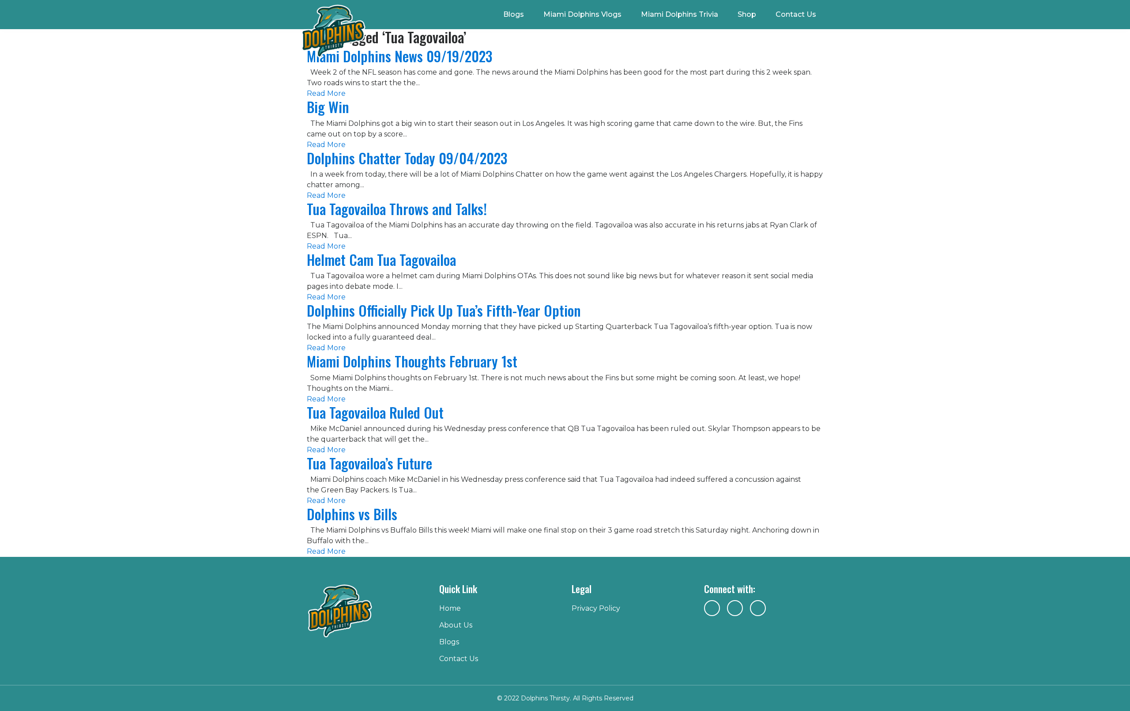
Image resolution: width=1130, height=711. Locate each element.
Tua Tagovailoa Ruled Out (375, 412)
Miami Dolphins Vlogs (582, 14)
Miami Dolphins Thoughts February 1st (412, 361)
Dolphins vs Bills (352, 513)
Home (450, 608)
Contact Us (796, 14)
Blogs (513, 14)
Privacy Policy (596, 608)
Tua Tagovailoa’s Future (369, 463)
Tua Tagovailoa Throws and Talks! (397, 208)
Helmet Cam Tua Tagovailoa (381, 259)
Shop (747, 14)
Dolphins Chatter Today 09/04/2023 (407, 157)
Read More (326, 93)
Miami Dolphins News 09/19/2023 (399, 55)
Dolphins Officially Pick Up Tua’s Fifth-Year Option (444, 310)
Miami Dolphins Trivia (679, 14)
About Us (455, 625)
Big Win (328, 106)
